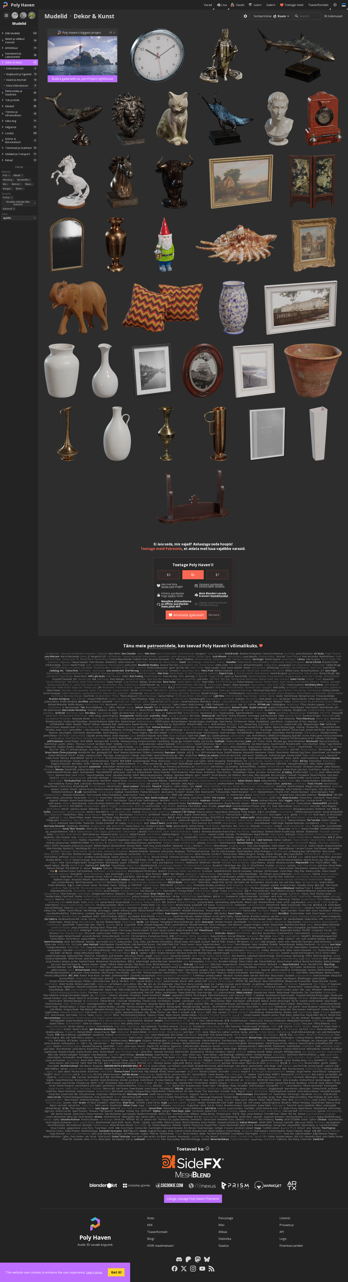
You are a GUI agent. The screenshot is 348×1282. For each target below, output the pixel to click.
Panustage (225, 1218)
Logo (283, 1239)
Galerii (270, 5)
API (281, 1232)
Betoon (17, 184)
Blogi (150, 1239)
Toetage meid (293, 5)
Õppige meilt (206, 602)
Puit (6, 175)
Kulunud (9, 208)
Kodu (150, 1218)
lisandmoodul (219, 596)
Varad (208, 5)
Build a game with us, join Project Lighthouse (82, 79)
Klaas (28, 184)
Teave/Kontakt (318, 5)
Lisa (224, 5)
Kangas (7, 188)
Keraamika (23, 179)
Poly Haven (22, 5)
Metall (18, 175)
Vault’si (172, 596)
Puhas (8, 197)
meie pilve (168, 606)
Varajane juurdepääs (211, 584)
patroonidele (161, 646)
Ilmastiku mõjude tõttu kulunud (20, 203)
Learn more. (94, 1272)
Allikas (222, 1232)
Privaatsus (286, 1225)
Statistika (224, 1239)
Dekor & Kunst (94, 16)
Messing (8, 179)
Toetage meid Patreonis (161, 548)
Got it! (116, 1272)
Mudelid (55, 16)
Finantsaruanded (291, 1246)
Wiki (221, 1225)
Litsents (284, 1218)
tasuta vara (167, 586)
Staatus (223, 1246)
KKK (150, 1225)
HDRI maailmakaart (160, 1246)
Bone (20, 188)
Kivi (5, 184)
